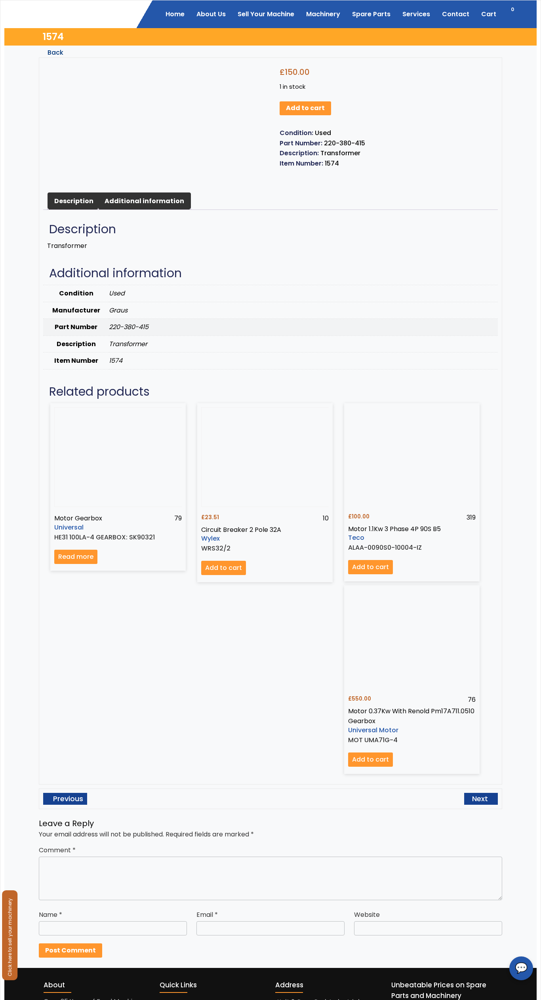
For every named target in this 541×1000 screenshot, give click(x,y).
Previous (67, 799)
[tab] (74, 201)
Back (54, 52)
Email (207, 914)
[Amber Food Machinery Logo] (87, 13)
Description (73, 201)
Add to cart (305, 107)
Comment (57, 850)
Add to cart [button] (223, 567)
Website (367, 914)
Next (481, 799)
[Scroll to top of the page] (529, 994)
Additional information (144, 201)
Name (50, 914)
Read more (75, 556)
